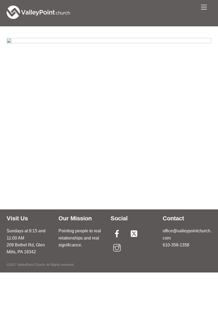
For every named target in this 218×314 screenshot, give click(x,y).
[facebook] (118, 233)
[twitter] (135, 233)
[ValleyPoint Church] (38, 16)
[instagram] (118, 247)
